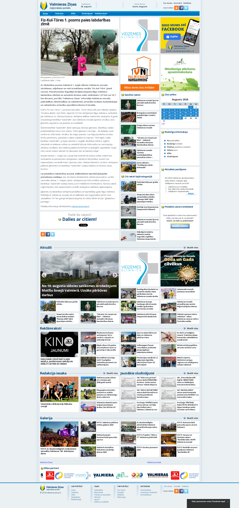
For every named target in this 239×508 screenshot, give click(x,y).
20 (180, 115)
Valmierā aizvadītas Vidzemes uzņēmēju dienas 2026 (105, 449)
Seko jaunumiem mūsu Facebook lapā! (208, 501)
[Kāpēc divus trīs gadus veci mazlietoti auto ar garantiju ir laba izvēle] (88, 349)
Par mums (167, 3)
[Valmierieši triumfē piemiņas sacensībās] (169, 293)
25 (169, 118)
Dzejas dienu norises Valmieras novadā (146, 126)
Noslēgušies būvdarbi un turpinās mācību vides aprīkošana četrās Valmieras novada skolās (147, 293)
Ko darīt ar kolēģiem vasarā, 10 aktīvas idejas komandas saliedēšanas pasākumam (187, 336)
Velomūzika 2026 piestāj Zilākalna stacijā (56, 405)
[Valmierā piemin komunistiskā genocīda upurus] (88, 439)
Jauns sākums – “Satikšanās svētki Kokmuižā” (145, 165)
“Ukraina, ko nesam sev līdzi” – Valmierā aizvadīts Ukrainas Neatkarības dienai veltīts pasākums (147, 142)
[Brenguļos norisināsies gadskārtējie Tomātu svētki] (128, 117)
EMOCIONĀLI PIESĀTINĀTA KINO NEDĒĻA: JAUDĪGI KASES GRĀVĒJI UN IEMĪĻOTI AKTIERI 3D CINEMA (57, 361)
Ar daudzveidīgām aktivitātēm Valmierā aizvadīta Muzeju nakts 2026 (147, 426)
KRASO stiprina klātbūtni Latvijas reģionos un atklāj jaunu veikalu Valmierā (187, 361)
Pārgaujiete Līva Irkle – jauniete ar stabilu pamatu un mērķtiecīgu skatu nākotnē (107, 393)
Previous (44, 275)
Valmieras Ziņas (46, 462)
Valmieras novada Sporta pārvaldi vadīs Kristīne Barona (148, 102)
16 (196, 112)
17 (164, 115)
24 (164, 118)
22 (191, 115)
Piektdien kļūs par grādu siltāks (147, 183)
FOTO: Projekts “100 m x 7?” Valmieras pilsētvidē (147, 436)
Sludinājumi (87, 13)
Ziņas (45, 13)
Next (115, 275)
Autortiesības (146, 490)
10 (164, 112)
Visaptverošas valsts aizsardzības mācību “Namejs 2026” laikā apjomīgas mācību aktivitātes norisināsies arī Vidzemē (147, 200)
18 (169, 115)
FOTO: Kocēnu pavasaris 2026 (147, 448)
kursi (172, 150)
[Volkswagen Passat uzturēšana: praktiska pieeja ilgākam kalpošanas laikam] (128, 349)
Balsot (190, 193)
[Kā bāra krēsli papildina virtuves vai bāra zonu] (169, 349)
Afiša (73, 13)
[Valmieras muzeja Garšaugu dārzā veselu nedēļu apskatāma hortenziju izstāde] (128, 306)
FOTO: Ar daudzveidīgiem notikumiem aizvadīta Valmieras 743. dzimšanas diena (58, 451)
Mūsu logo (121, 497)
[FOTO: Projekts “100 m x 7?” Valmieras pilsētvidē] (128, 439)
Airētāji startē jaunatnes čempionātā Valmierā (147, 208)
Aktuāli (46, 247)
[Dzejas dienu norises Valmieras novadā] (128, 129)
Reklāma (187, 3)
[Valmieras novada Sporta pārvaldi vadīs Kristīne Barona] (128, 104)
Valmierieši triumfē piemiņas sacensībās (186, 290)
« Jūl (163, 123)
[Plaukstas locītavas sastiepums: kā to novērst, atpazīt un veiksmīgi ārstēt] (88, 337)
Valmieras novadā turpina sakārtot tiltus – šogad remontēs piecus (75, 292)
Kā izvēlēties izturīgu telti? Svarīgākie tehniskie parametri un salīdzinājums (107, 361)
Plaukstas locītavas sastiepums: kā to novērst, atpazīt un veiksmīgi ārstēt (105, 336)
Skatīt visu (192, 247)
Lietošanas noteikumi (149, 492)
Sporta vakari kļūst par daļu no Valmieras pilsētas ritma (147, 335)
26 (175, 118)
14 (185, 112)
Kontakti (178, 3)
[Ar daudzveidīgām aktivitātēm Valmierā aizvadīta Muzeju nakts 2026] (128, 426)
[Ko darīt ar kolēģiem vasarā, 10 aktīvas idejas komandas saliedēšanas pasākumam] (169, 337)
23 (196, 115)
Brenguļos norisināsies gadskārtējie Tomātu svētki (147, 115)
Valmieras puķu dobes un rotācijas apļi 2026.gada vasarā (106, 380)
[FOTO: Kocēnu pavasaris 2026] (128, 451)
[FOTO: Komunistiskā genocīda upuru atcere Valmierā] (169, 426)
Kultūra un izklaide (101, 502)
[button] (181, 9)
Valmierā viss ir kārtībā (177, 187)
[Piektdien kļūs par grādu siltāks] (128, 186)
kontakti (174, 143)
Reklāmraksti (101, 13)
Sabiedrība (98, 490)
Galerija (46, 418)
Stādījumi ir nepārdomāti (178, 191)
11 (169, 112)
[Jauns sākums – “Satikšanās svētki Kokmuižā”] (128, 167)
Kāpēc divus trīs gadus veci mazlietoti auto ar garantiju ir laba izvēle (106, 347)
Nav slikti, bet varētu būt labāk (180, 189)
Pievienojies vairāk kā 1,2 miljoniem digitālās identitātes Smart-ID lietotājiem (147, 361)
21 (185, 115)
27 (180, 118)
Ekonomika (98, 492)
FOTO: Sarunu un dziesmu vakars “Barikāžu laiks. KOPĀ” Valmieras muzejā (186, 438)
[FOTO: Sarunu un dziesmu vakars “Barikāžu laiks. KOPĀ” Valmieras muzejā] (169, 439)
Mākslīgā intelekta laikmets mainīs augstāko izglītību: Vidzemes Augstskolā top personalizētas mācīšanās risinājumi (146, 238)
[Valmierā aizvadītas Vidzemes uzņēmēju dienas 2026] (88, 451)
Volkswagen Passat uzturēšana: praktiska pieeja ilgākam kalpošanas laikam (146, 348)
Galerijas (59, 13)
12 (175, 112)
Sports (96, 499)
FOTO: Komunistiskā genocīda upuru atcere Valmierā (187, 424)
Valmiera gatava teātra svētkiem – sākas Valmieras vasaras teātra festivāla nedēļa (187, 317)
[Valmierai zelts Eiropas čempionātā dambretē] (128, 318)
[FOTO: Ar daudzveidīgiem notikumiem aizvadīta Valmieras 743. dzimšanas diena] (59, 434)
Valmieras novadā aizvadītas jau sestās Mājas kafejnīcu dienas (187, 304)
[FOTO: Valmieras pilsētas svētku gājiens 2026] (88, 426)
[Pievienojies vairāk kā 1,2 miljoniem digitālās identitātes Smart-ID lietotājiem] (128, 361)
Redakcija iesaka (53, 373)
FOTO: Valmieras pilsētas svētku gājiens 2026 (107, 423)
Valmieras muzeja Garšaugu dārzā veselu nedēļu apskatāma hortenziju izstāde (147, 305)
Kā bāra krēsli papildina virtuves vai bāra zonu (187, 346)
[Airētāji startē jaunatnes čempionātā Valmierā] (128, 211)
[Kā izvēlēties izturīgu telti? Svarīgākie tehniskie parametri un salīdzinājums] (88, 361)
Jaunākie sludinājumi (137, 373)
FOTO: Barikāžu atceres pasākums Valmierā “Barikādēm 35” (187, 449)
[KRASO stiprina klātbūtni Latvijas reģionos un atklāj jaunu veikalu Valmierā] (169, 361)
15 (191, 112)
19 (175, 115)
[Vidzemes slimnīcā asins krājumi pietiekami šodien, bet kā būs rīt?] (88, 406)
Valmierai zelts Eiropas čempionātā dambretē (146, 315)
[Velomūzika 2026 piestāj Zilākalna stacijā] (59, 389)
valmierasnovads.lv (80, 206)
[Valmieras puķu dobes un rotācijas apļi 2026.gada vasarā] (88, 381)
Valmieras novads (154, 462)
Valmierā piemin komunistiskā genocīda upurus (107, 437)
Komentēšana (146, 495)
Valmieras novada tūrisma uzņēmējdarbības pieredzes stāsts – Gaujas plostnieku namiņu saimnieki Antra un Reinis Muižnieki (147, 157)
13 (180, 112)
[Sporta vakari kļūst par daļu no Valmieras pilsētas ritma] (128, 337)
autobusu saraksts (179, 147)
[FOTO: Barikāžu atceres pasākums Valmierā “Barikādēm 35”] (169, 451)
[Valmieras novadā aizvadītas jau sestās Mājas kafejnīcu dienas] (169, 306)
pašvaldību (173, 140)
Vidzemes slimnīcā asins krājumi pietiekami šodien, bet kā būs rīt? (107, 404)
